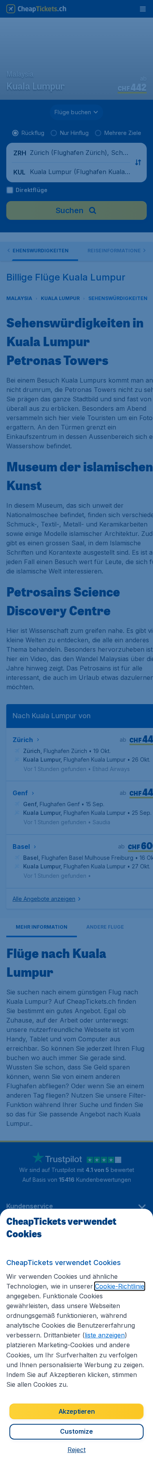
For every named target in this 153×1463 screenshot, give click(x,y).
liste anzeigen (105, 1335)
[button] (76, 1450)
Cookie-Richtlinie (119, 1286)
